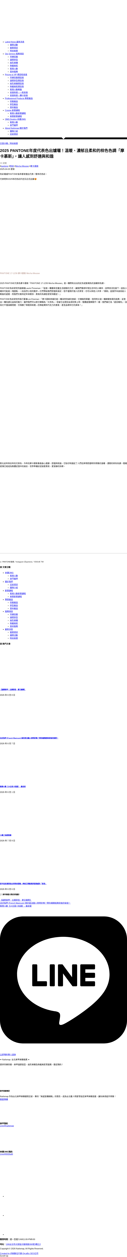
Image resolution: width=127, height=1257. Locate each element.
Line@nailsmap (7, 1126)
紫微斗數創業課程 (18, 113)
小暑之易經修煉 (5, 835)
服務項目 (9, 611)
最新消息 (9, 629)
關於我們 (9, 582)
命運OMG (9, 573)
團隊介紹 (14, 131)
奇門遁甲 (14, 125)
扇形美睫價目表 (17, 83)
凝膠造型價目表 (17, 81)
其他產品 (14, 107)
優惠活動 (14, 45)
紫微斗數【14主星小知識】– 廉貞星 (13, 787)
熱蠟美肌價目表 (17, 86)
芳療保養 (14, 57)
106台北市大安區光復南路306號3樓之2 (23, 1244)
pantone (4, 166)
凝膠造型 (14, 60)
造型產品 (14, 104)
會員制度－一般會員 (19, 92)
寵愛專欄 (4, 1099)
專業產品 (9, 599)
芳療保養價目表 (17, 78)
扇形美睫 (14, 63)
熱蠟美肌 (14, 66)
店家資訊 (14, 134)
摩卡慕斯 (34, 166)
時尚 (12, 166)
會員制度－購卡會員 (19, 95)
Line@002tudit (6, 1154)
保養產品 (14, 101)
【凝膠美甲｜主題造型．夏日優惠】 (13, 690)
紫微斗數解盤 (16, 89)
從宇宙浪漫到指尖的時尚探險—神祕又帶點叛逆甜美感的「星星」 (23, 884)
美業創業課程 (16, 116)
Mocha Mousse (22, 166)
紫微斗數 (14, 69)
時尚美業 (14, 51)
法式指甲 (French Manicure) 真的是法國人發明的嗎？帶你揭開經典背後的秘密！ (29, 738)
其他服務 (14, 72)
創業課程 (9, 591)
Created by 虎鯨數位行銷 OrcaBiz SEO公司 (19, 1253)
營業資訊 (14, 48)
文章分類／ (5, 143)
